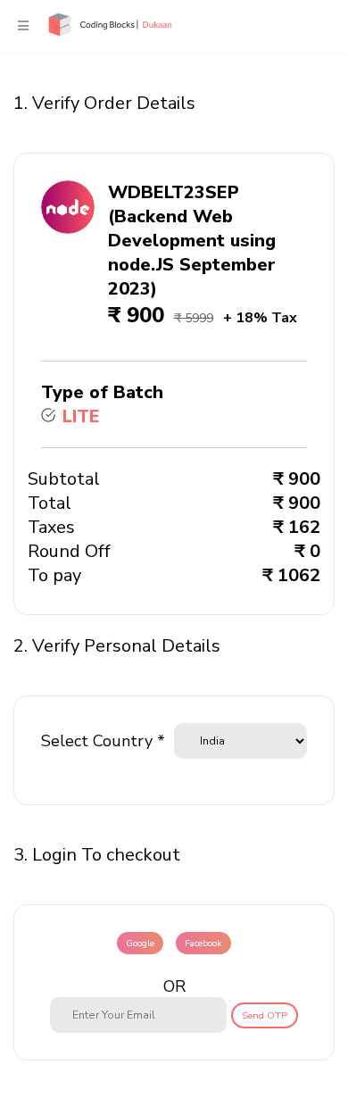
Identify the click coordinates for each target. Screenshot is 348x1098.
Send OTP (264, 1015)
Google (140, 943)
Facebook (203, 943)
